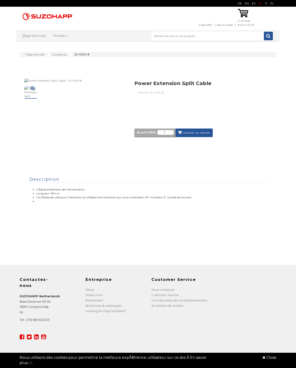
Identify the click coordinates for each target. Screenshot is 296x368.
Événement (94, 300)
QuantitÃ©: (147, 132)
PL (272, 3)
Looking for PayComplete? (106, 311)
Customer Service (165, 295)
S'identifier (205, 25)
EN (247, 3)
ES (253, 3)
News (90, 289)
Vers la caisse (224, 25)
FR (260, 3)
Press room (94, 295)
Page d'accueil (34, 35)
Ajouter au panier (196, 132)
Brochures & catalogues (104, 305)
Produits (59, 35)
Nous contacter (163, 289)
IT (266, 3)
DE (240, 3)
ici (30, 363)
